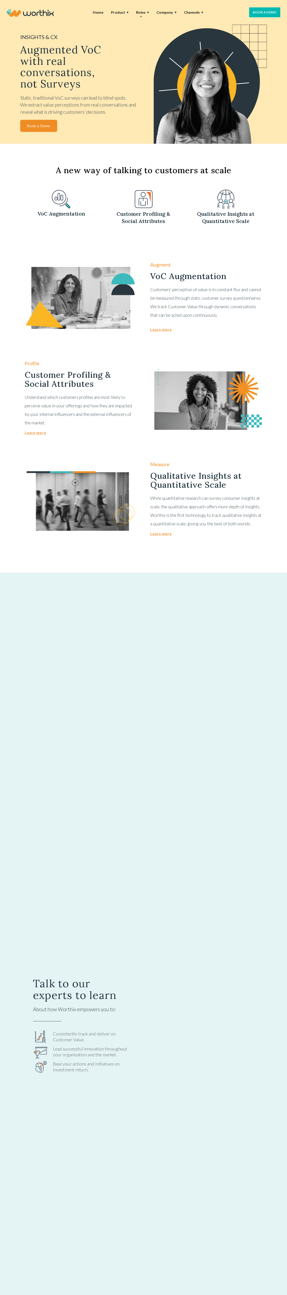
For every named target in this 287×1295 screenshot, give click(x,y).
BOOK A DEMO (264, 12)
